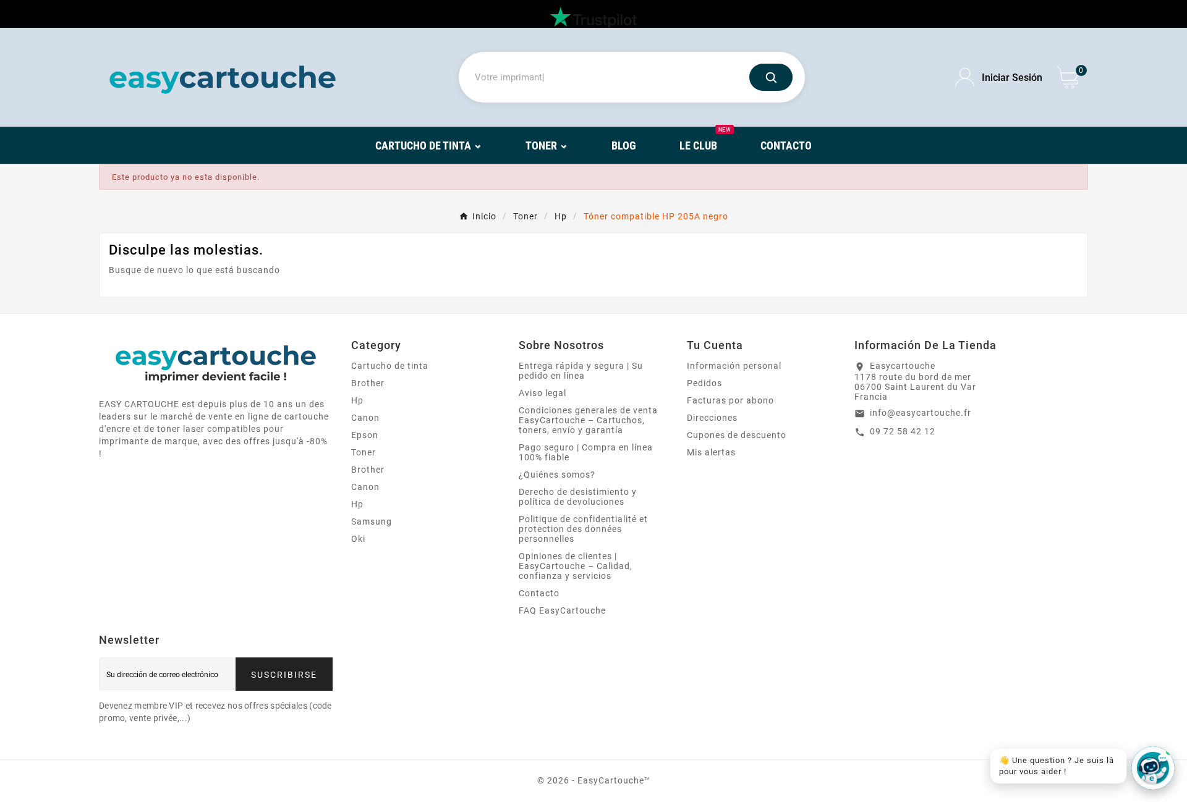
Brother (368, 383)
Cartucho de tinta (389, 366)
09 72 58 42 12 (902, 431)
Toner (363, 452)
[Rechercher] (771, 77)
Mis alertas (711, 452)
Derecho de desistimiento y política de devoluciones (578, 497)
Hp (357, 400)
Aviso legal (542, 393)
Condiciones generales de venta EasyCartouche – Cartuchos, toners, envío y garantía (588, 420)
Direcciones (712, 418)
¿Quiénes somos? (557, 474)
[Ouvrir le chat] (1153, 768)
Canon (365, 418)
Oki (358, 539)
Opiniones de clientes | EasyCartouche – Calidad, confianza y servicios (575, 566)
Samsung (371, 521)
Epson (364, 435)
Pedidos (704, 383)
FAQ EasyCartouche (562, 610)
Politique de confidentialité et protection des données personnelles (583, 529)
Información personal (734, 366)
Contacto (539, 593)
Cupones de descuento (736, 435)
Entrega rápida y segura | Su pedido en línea (581, 371)
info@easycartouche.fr (920, 413)
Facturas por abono (730, 400)
